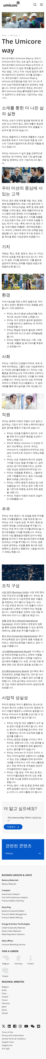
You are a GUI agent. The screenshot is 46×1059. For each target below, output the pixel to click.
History (9, 853)
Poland (5, 976)
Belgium (5, 963)
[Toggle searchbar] (35, 4)
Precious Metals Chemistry (13, 900)
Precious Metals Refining (12, 917)
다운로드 (11, 826)
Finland (30, 963)
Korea (4, 1010)
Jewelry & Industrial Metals (13, 911)
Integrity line (7, 1045)
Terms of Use (7, 1032)
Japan (4, 1006)
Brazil (4, 990)
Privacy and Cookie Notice (13, 1035)
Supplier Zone (8, 1042)
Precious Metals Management (14, 914)
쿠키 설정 (6, 1048)
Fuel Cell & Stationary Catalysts (15, 897)
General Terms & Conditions (14, 1038)
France (4, 1000)
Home (4, 35)
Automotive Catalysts (11, 894)
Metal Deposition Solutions (13, 934)
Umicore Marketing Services (13, 944)
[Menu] (41, 4)
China (4, 993)
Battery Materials (9, 884)
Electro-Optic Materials (11, 931)
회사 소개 (13, 35)
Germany (18, 963)
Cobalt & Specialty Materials (13, 927)
